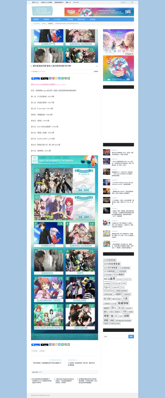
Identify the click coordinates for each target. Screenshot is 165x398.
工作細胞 (111, 312)
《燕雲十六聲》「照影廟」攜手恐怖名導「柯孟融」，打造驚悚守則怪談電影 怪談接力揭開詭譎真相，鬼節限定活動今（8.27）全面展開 (123, 213)
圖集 (105, 312)
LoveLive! (115, 287)
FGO (124, 283)
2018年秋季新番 (112, 263)
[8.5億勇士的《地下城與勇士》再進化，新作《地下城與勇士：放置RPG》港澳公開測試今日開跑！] (106, 223)
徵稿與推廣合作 (59, 2)
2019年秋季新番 (121, 271)
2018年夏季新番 (110, 260)
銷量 (112, 320)
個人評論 (107, 299)
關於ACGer (35, 2)
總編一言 (68, 2)
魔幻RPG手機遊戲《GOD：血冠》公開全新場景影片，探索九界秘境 (122, 153)
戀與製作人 (118, 312)
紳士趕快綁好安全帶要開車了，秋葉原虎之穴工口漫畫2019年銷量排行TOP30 (41, 380)
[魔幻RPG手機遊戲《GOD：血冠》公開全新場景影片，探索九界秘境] (106, 152)
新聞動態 (36, 19)
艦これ (114, 316)
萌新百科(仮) (81, 19)
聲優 (106, 315)
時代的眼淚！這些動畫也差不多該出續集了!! (47, 363)
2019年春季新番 (109, 271)
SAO (122, 287)
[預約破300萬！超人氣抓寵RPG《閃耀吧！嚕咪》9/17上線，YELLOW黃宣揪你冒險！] (106, 233)
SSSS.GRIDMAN (109, 291)
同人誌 (121, 308)
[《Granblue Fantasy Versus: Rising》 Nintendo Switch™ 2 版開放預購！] (106, 182)
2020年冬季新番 (107, 274)
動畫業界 (106, 308)
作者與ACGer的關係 (46, 2)
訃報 (120, 316)
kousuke (35, 71)
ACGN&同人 (57, 19)
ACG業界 (34, 351)
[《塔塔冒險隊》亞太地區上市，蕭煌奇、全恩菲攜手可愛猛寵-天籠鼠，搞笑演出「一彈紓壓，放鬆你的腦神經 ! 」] (106, 244)
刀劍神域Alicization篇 (110, 304)
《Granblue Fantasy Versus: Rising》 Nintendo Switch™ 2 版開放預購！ (123, 183)
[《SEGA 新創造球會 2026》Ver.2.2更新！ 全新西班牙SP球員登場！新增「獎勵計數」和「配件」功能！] (106, 161)
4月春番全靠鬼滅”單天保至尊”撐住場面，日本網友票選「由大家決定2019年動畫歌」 (88, 380)
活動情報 (46, 19)
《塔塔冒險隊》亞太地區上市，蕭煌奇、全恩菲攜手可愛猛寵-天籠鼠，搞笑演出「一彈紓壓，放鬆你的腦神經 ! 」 (122, 246)
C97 (130, 279)
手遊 (124, 312)
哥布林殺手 (129, 308)
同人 (113, 307)
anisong (120, 279)
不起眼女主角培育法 (121, 291)
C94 (125, 279)
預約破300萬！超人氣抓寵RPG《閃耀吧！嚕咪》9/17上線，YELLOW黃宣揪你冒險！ (122, 235)
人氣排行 (42, 351)
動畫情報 (123, 303)
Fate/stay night (116, 283)
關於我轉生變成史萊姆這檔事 (123, 320)
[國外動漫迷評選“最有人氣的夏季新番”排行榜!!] (64, 46)
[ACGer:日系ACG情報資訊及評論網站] (42, 10)
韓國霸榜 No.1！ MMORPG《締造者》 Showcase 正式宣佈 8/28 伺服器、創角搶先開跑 (122, 173)
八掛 (125, 298)
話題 (126, 315)
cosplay (107, 283)
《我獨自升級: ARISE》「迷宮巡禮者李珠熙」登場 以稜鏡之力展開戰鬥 (122, 192)
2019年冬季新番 (110, 268)
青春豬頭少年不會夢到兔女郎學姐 (112, 323)
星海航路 (92, 19)
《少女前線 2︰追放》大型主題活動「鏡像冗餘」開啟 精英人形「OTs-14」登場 (123, 202)
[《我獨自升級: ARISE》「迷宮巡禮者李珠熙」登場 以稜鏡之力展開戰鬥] (106, 191)
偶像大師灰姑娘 (116, 299)
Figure (107, 287)
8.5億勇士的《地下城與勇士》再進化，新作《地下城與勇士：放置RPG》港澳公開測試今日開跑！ (122, 224)
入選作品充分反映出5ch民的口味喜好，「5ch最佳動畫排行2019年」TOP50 (65, 380)
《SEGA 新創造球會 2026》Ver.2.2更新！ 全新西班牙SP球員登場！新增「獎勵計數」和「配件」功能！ (123, 163)
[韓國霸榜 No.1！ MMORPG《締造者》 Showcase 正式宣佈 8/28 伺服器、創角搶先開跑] (106, 172)
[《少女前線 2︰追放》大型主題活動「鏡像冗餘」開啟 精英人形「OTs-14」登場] (106, 200)
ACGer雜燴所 (119, 274)
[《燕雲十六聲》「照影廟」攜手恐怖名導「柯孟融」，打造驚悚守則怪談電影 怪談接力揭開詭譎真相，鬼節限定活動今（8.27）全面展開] (106, 210)
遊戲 (106, 320)
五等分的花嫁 (108, 294)
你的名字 (127, 294)
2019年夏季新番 (124, 268)
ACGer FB (76, 2)
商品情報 (70, 19)
